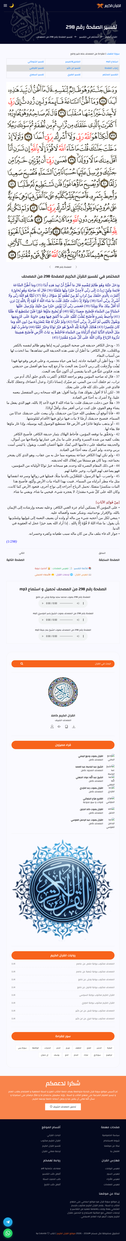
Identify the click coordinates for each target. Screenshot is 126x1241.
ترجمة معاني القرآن (51, 1151)
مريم (68, 1048)
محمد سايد (61, 597)
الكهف (78, 1048)
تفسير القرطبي (36, 68)
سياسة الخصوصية (111, 1135)
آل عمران (44, 1055)
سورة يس (22, 1048)
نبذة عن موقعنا (112, 1146)
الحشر (99, 1048)
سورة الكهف (113, 54)
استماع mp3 (112, 62)
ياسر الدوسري (44, 613)
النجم (76, 1055)
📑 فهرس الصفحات (62, 568)
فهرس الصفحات (112, 1184)
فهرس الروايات (112, 1168)
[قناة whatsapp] (7, 1233)
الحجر (58, 1048)
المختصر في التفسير (89, 37)
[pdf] (66, 727)
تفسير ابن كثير (73, 68)
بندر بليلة (44, 630)
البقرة (109, 1048)
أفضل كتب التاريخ (52, 1184)
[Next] (50, 267)
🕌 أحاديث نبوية (42, 568)
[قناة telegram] (7, 1222)
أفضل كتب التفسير (51, 1174)
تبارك (86, 1055)
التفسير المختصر (110, 74)
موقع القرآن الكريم (66, 1233)
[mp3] (74, 727)
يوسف (56, 1055)
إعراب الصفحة (111, 68)
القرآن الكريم (111, 37)
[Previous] (76, 267)
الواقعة (35, 1048)
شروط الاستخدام (112, 1141)
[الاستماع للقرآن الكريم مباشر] (59, 727)
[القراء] (52, 727)
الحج (66, 1055)
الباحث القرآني (54, 1135)
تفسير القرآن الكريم (51, 1146)
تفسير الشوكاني (36, 62)
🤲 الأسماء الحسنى (44, 575)
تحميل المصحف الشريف (64, 1107)
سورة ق (97, 1055)
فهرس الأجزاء (113, 1179)
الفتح (89, 1048)
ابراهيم (109, 1055)
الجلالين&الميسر (72, 62)
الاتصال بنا (115, 1151)
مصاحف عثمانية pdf (51, 1168)
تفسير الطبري (74, 74)
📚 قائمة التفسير (82, 568)
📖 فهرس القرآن (82, 575)
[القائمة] (5, 5)
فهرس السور (113, 1174)
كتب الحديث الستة (52, 1179)
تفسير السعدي (37, 74)
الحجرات (47, 1048)
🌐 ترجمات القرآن (64, 575)
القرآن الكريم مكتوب (51, 1141)
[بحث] (21, 663)
